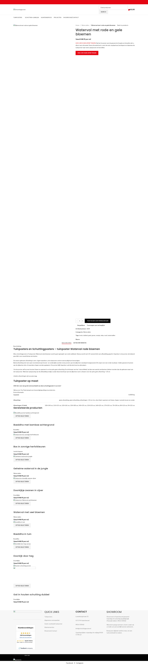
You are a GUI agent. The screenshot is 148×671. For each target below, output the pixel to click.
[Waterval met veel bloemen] (25, 500)
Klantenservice (49, 627)
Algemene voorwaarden (52, 620)
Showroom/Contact (50, 631)
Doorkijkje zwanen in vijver (28, 490)
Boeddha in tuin (22, 534)
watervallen (111, 335)
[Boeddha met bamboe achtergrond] (26, 412)
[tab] (66, 343)
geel (89, 335)
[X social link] (126, 2)
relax (102, 335)
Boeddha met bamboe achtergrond (33, 424)
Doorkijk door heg (23, 556)
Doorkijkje (16, 495)
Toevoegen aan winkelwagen (97, 321)
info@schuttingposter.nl (83, 628)
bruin (81, 335)
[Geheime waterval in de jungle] (22, 456)
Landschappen (18, 451)
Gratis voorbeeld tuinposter (53, 624)
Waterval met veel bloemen (29, 512)
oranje (98, 335)
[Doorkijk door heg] (22, 544)
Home (77, 25)
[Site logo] (19, 9)
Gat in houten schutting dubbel (31, 594)
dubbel (85, 335)
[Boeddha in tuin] (19, 522)
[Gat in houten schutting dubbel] (22, 565)
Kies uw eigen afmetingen (87, 53)
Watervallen (85, 25)
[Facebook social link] (123, 2)
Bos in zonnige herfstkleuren (29, 446)
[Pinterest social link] (128, 2)
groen (93, 335)
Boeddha (16, 429)
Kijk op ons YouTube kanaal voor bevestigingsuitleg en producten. (34, 390)
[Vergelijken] (16, 420)
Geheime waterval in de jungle (30, 468)
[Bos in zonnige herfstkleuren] (26, 434)
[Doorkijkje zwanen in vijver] (24, 478)
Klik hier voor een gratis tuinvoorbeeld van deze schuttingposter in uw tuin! (37, 386)
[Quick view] (21, 420)
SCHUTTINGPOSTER (18, 655)
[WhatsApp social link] (131, 2)
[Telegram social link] (133, 2)
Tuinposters (48, 617)
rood (105, 335)
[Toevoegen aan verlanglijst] (26, 420)
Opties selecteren (22, 416)
